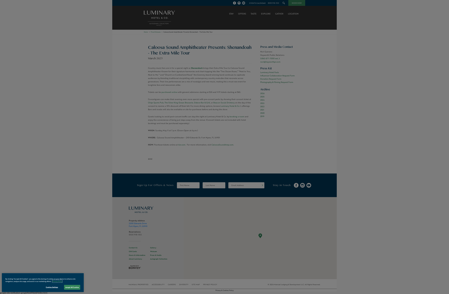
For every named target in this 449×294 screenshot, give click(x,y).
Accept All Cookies (72, 287)
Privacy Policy (57, 281)
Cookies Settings (52, 287)
